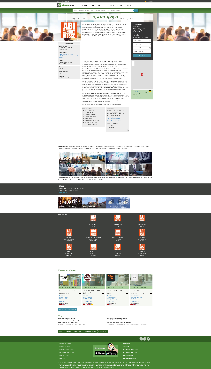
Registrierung (65, 1)
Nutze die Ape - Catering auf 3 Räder (92, 291)
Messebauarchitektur (65, 300)
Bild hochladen (63, 192)
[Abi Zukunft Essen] (142, 218)
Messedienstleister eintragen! (67, 310)
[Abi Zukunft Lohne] (142, 232)
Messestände (63, 298)
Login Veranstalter (128, 355)
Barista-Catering (87, 301)
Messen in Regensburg (139, 97)
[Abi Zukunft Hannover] (117, 218)
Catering (85, 296)
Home (60, 331)
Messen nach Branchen (65, 343)
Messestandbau (63, 297)
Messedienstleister (99, 5)
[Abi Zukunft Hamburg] (93, 247)
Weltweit (68, 331)
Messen (85, 5)
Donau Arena (136, 91)
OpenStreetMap (143, 89)
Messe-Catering (87, 298)
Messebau (62, 296)
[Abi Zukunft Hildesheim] (117, 247)
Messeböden (62, 301)
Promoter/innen (134, 300)
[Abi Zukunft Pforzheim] (142, 247)
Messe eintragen (116, 5)
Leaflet (135, 89)
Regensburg (103, 331)
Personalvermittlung (136, 297)
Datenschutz (126, 343)
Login (58, 1)
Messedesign (110, 301)
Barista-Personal (87, 300)
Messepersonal (134, 301)
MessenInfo (65, 5)
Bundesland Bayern (90, 331)
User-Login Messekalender (130, 352)
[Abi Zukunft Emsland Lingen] (117, 232)
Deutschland (77, 331)
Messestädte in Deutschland (66, 349)
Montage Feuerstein (67, 290)
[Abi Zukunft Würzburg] (69, 232)
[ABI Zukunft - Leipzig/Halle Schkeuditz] (93, 232)
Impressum (126, 346)
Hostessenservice (135, 296)
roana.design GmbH (115, 290)
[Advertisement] (105, 49)
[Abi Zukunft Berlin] (93, 218)
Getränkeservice (87, 297)
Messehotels (62, 358)
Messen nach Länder (64, 346)
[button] (142, 74)
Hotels (128, 5)
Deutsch (149, 1)
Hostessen (133, 298)
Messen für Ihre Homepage (130, 349)
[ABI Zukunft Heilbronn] (69, 247)
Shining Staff (135, 290)
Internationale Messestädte (66, 352)
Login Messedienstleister (130, 358)
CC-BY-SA (151, 89)
